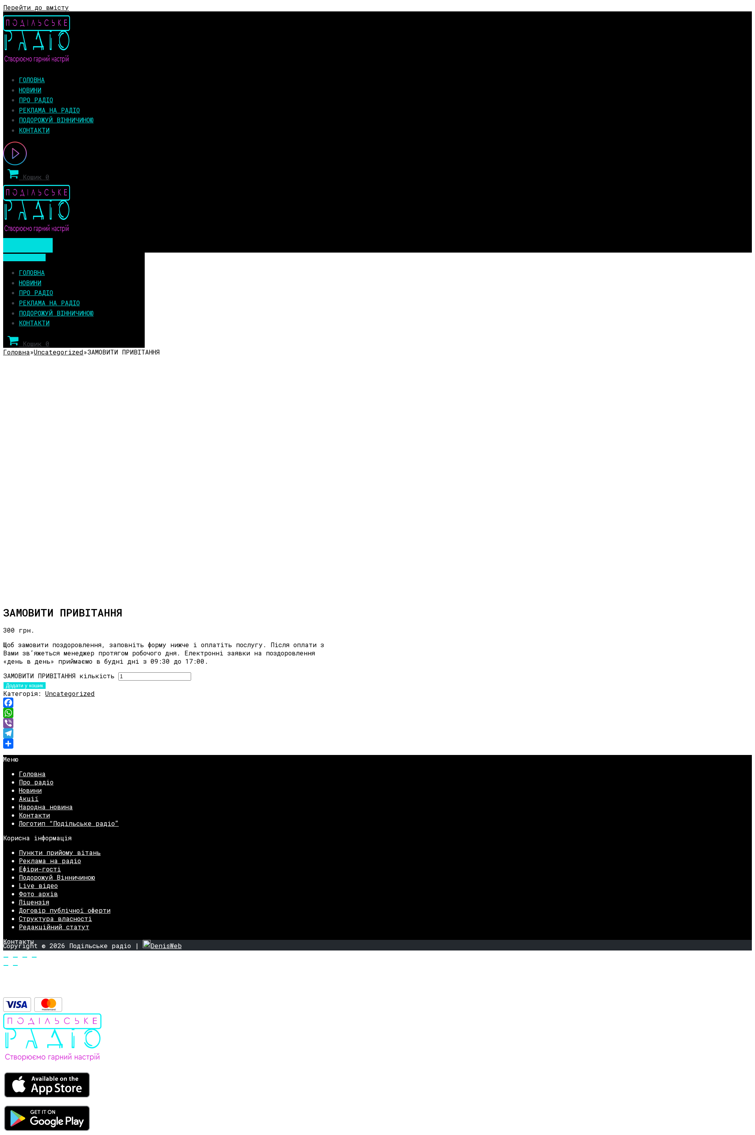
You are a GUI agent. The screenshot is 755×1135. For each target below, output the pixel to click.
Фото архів (38, 894)
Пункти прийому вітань (60, 852)
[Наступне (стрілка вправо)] (15, 965)
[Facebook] (168, 703)
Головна (32, 80)
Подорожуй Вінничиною (56, 120)
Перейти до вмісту (36, 7)
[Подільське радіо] (36, 60)
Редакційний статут (54, 927)
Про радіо (36, 100)
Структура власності (55, 918)
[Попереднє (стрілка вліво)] (6, 965)
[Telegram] (168, 733)
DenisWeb (166, 945)
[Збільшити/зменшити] (34, 957)
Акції (29, 798)
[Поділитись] (15, 957)
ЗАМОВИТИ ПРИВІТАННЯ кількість (58, 676)
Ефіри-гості (40, 869)
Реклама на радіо (49, 110)
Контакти (34, 130)
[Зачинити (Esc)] (6, 957)
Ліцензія (34, 902)
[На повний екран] (25, 957)
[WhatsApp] (168, 713)
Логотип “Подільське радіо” (69, 823)
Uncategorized (58, 352)
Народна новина (46, 807)
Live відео (38, 885)
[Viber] (168, 723)
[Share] (168, 743)
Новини (30, 90)
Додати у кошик (24, 685)
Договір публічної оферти (64, 910)
